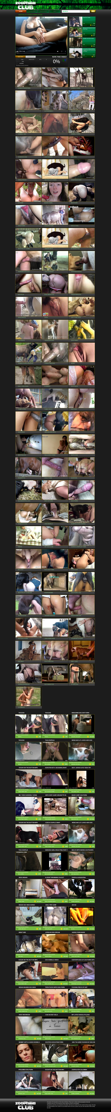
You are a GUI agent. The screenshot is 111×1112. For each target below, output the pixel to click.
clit (76, 764)
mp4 (26, 791)
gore (74, 1066)
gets (23, 1066)
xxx (26, 1011)
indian (20, 901)
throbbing (50, 901)
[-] (65, 60)
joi (71, 928)
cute (78, 791)
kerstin (52, 791)
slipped (25, 819)
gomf (51, 928)
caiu (46, 1038)
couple (49, 846)
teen (46, 1011)
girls (52, 874)
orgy (74, 874)
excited (46, 1066)
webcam (73, 764)
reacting (49, 874)
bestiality (21, 63)
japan (75, 791)
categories (32, 11)
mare (78, 956)
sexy (72, 791)
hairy (46, 819)
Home (21, 11)
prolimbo (20, 1093)
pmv (48, 928)
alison (46, 901)
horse (77, 874)
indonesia (21, 1038)
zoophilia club (25, 5)
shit (77, 736)
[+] (63, 60)
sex (25, 928)
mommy (20, 1066)
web (23, 928)
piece (74, 1011)
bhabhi (23, 1011)
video (46, 983)
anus (20, 819)
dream (46, 956)
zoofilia (48, 764)
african (49, 956)
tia (72, 1066)
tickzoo (19, 736)
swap (46, 846)
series (20, 928)
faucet (54, 901)
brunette (49, 819)
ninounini (73, 736)
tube (22, 956)
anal (46, 928)
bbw (19, 956)
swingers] (76, 1038)
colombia (77, 1093)
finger (22, 819)
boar (72, 819)
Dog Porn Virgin (86, 17)
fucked (77, 1066)
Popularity (43, 11)
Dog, (23, 61)
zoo (77, 819)
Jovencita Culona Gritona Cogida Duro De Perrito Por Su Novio (89, 50)
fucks (48, 1011)
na (48, 1038)
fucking (78, 1011)
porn (79, 736)
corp (75, 819)
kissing (26, 1066)
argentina (77, 901)
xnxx (24, 1038)
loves (78, 764)
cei (73, 928)
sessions (49, 791)
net (49, 1038)
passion (53, 819)
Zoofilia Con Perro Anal (88, 38)
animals (49, 983)
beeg (23, 901)
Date (54, 11)
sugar (20, 791)
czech (52, 846)
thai (45, 764)
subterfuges (74, 983)
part (46, 791)
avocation (51, 1066)
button (22, 791)
